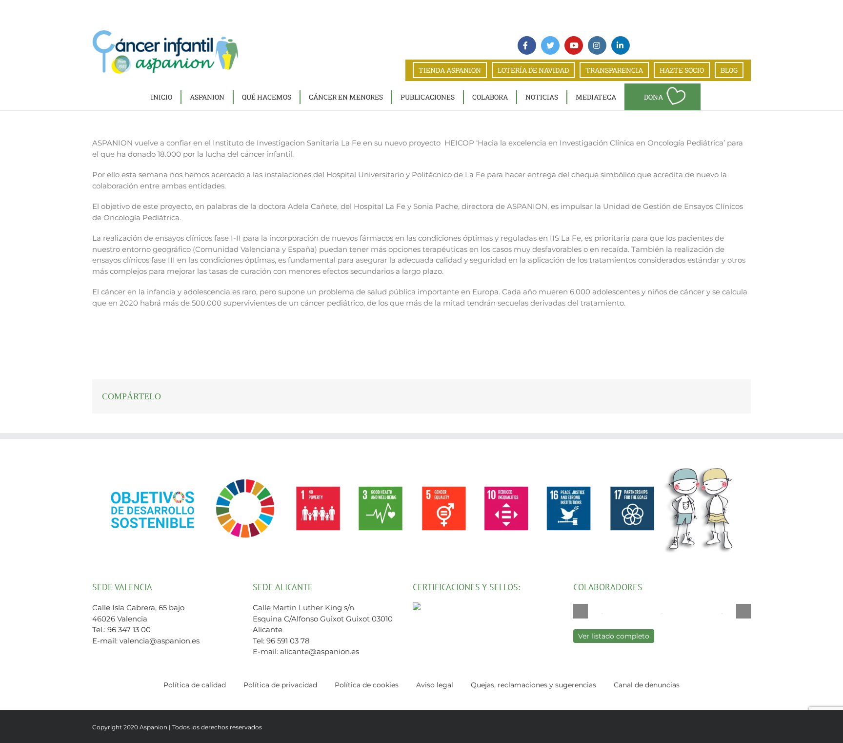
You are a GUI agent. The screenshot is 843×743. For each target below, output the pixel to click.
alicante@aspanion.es (319, 651)
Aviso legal (434, 685)
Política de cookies (367, 685)
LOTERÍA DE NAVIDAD (533, 70)
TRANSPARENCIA (614, 70)
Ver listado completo (613, 636)
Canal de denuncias (647, 685)
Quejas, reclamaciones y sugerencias (533, 685)
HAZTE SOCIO (682, 70)
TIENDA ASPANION (450, 70)
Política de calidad (194, 685)
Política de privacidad (280, 685)
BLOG (729, 70)
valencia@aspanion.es (160, 640)
